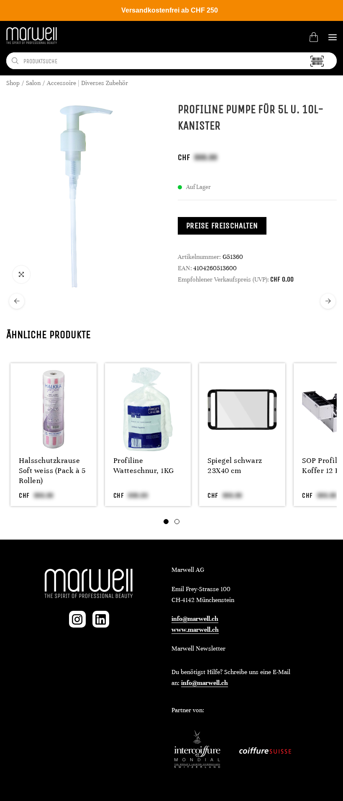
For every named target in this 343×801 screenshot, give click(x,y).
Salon (33, 83)
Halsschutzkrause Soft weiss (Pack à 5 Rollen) (52, 470)
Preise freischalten (222, 225)
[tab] (166, 521)
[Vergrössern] (21, 274)
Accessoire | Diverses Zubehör (87, 83)
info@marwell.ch (195, 619)
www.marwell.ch (195, 629)
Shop (13, 83)
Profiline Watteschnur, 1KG (143, 465)
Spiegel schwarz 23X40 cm (234, 465)
